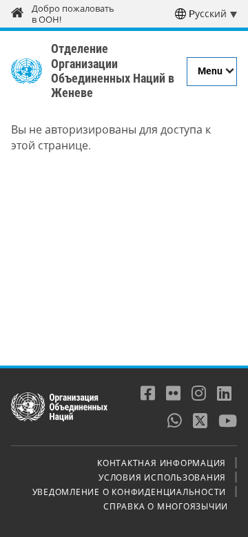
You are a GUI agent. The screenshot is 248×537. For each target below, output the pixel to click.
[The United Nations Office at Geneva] (26, 72)
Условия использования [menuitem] (162, 477)
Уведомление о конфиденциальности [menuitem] (129, 491)
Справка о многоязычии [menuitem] (165, 506)
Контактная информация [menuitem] (161, 462)
